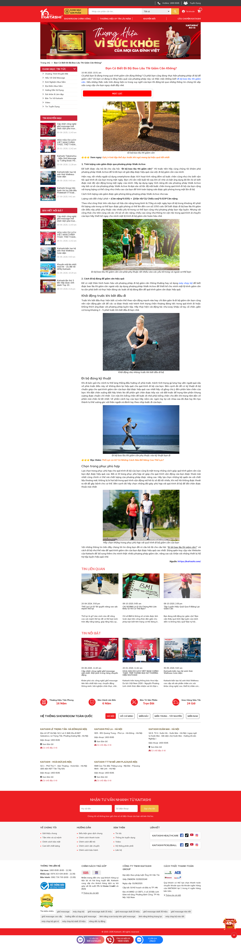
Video (47, 102)
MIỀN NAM (193, 716)
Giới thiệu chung (49, 833)
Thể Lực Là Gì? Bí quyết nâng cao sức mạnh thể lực (99, 607)
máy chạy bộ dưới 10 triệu (73, 921)
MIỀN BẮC (144, 716)
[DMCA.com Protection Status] (46, 901)
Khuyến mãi (149, 18)
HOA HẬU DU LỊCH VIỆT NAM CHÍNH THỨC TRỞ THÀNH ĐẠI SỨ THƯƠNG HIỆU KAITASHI (140, 673)
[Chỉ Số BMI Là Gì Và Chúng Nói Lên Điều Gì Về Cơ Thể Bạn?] (141, 585)
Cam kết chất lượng (51, 846)
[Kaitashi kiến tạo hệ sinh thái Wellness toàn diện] (48, 178)
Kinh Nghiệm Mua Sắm (55, 82)
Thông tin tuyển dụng (125, 837)
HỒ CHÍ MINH (126, 716)
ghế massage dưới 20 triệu (127, 911)
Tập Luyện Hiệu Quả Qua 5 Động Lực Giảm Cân (182, 607)
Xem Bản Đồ (47, 744)
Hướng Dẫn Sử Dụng (54, 90)
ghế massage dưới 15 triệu (100, 911)
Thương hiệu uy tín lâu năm (115, 18)
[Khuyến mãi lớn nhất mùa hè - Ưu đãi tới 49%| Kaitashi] (48, 270)
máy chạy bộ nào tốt (175, 916)
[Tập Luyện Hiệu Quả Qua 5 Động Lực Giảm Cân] (182, 585)
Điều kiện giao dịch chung (90, 833)
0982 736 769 (57, 877)
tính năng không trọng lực (150, 916)
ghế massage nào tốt (181, 911)
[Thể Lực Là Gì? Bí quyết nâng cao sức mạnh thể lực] (99, 583)
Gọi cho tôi (149, 808)
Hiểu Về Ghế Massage (55, 78)
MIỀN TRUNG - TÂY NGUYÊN (168, 716)
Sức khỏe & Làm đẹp (54, 94)
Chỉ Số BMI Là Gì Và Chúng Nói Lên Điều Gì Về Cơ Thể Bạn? (140, 607)
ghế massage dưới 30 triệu (155, 911)
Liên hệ (118, 850)
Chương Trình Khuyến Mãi (56, 73)
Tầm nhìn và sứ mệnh (52, 837)
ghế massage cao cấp (52, 916)
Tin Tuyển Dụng (52, 106)
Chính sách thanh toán (89, 837)
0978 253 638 (56, 874)
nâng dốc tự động (97, 921)
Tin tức (118, 833)
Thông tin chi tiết (91, 893)
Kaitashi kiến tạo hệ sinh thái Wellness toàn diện (178, 672)
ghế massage (63, 911)
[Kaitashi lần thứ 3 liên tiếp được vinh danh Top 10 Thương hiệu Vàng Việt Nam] (48, 286)
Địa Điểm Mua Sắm (54, 86)
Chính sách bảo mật (51, 841)
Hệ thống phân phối (124, 846)
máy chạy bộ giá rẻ (50, 921)
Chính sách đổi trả (87, 841)
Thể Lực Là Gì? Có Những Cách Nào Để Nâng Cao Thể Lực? (133, 460)
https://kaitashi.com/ (189, 561)
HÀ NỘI (110, 716)
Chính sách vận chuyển (89, 846)
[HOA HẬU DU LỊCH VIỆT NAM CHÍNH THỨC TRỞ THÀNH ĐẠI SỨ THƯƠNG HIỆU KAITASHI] (48, 146)
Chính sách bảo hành (88, 850)
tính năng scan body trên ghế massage (117, 916)
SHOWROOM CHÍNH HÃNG (77, 18)
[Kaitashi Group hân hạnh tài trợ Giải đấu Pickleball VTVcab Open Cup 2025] (48, 194)
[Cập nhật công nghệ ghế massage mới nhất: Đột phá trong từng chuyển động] (48, 130)
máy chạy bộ (78, 911)
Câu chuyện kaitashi (189, 18)
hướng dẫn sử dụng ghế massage (80, 916)
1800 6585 (55, 740)
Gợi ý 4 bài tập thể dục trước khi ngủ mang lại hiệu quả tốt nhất (135, 157)
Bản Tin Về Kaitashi (54, 98)
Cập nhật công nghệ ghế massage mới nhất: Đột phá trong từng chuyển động (99, 673)
